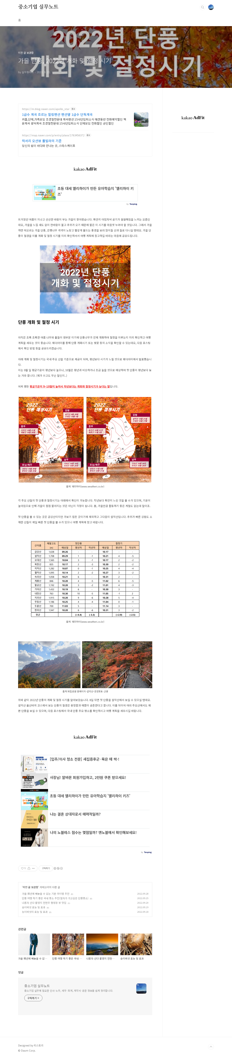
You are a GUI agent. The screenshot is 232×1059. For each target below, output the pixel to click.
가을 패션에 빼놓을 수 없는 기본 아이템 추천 (45, 893)
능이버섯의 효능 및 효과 (35, 912)
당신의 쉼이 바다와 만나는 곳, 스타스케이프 (48, 145)
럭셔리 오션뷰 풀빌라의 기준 (42, 141)
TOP (211, 1047)
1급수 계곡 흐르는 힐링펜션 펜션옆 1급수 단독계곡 (57, 114)
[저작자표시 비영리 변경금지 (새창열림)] (58, 868)
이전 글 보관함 (30, 887)
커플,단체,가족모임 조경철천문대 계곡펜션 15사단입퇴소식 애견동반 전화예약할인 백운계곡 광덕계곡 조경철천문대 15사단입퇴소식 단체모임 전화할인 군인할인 (74, 121)
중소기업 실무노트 (38, 7)
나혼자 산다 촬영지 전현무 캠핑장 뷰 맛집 (44, 903)
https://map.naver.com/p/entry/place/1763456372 (53, 135)
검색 (202, 7)
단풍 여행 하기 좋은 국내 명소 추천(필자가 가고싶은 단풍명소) (55, 898)
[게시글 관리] (33, 868)
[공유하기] (29, 868)
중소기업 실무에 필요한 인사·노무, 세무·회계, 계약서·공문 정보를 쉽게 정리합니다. (68, 990)
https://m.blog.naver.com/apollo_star (45, 109)
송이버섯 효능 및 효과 (33, 907)
